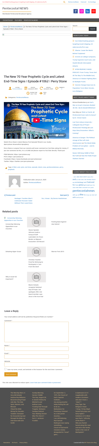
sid (78, 195)
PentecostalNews (73, 2)
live (94, 185)
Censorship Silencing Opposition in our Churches (13, 226)
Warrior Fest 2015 (57, 251)
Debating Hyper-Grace (13, 251)
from (76, 185)
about (88, 176)
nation (74, 187)
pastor (92, 187)
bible (79, 179)
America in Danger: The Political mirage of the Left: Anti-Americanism (84, 140)
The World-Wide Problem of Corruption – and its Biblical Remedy (84, 146)
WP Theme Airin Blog (90, 442)
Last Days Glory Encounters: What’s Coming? (83, 130)
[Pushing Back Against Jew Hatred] (59, 218)
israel (88, 185)
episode (34, 167)
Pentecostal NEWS (15, 8)
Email (6, 353)
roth (74, 195)
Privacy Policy (23, 442)
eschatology (79, 182)
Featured (83, 2)
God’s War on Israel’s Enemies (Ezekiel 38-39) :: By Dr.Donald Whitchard (84, 105)
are (77, 179)
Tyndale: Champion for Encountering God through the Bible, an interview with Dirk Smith (18, 418)
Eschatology (92, 2)
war (90, 195)
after (91, 177)
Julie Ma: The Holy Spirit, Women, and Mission (17, 404)
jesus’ (91, 185)
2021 (75, 177)
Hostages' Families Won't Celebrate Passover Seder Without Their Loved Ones (23, 200)
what (93, 195)
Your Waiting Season (39, 414)
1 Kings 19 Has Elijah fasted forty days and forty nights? (83, 411)
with (74, 197)
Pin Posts (15, 442)
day (73, 182)
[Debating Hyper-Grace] (13, 248)
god (85, 185)
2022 (78, 177)
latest (40, 167)
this (85, 195)
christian (89, 179)
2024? (85, 177)
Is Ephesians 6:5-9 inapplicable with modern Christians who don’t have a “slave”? (82, 397)
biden (82, 179)
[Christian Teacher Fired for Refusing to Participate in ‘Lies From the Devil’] (36, 252)
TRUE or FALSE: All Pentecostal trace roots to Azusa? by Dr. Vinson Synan (84, 115)
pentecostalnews (53, 167)
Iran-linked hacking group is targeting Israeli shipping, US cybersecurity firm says (26, 2)
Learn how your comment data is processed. (45, 382)
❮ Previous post (9, 195)
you (80, 197)
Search (75, 26)
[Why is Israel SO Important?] (13, 273)
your (82, 197)
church (93, 179)
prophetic (11, 169)
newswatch (85, 187)
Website (7, 361)
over (89, 187)
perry (61, 167)
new (44, 167)
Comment (8, 321)
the (81, 194)
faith (85, 182)
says (76, 195)
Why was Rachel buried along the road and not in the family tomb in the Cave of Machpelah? (83, 427)
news (80, 187)
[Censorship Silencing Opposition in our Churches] (13, 219)
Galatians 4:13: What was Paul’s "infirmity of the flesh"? (83, 418)
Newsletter (6, 442)
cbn (85, 179)
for (74, 185)
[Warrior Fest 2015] (59, 248)
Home (5, 27)
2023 (81, 177)
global (81, 185)
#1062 (14, 167)
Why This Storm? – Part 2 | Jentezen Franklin (38, 418)
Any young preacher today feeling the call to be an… (61, 404)
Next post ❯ (64, 195)
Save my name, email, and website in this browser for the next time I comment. (35, 369)
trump (87, 195)
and (18, 167)
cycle (22, 167)
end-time (28, 167)
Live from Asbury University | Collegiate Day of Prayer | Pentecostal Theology (82, 125)
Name (7, 345)
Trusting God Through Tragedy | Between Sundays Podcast (39, 409)
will (96, 195)
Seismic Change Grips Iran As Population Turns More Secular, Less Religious (84, 88)
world (77, 197)
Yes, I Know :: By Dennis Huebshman (54, 198)
